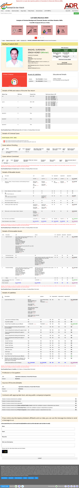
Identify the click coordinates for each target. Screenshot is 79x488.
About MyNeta (75, 10)
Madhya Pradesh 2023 (10, 40)
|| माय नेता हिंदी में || (47, 10)
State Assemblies (15, 10)
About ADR (68, 10)
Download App (51, 486)
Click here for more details (65, 59)
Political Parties (31, 10)
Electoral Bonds (39, 10)
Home (2, 10)
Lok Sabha (7, 10)
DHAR (18, 40)
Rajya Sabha (23, 10)
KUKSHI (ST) (23, 40)
